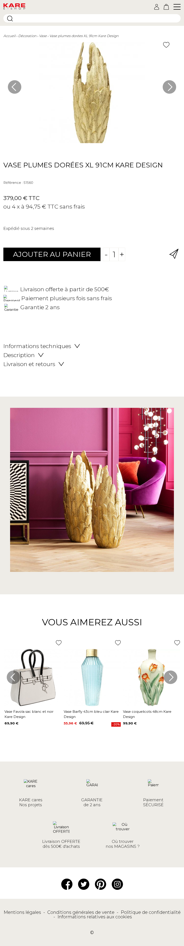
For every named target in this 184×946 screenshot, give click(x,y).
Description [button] (19, 355)
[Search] (10, 18)
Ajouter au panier (52, 254)
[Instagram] (117, 883)
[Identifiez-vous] (156, 7)
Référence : (13, 182)
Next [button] (169, 87)
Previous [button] (14, 87)
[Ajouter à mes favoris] (166, 45)
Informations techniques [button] (37, 346)
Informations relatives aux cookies (94, 916)
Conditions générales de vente (81, 912)
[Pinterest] (100, 883)
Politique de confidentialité (151, 912)
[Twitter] (83, 883)
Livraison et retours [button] (29, 364)
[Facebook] (66, 883)
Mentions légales (23, 912)
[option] (92, 95)
